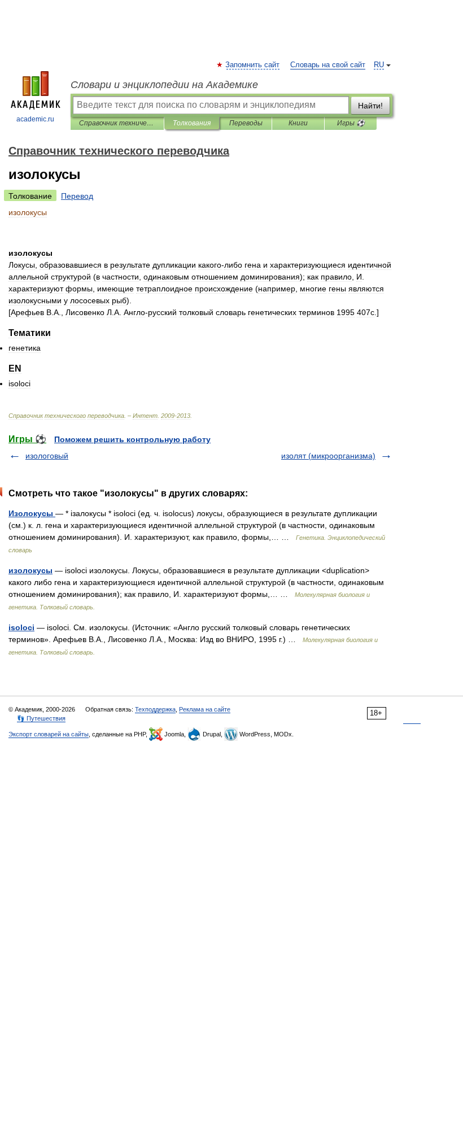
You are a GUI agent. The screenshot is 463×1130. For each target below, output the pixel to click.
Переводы (246, 123)
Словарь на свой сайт (327, 65)
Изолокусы (31, 513)
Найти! (370, 105)
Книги (298, 123)
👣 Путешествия (41, 718)
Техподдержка (155, 709)
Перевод (77, 195)
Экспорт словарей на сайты (48, 734)
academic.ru (35, 119)
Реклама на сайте (204, 709)
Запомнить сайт (252, 65)
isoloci (21, 627)
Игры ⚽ (351, 123)
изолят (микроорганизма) (328, 455)
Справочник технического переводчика (117, 123)
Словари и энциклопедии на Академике (164, 84)
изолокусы (30, 570)
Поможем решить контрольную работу (132, 439)
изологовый (46, 455)
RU (379, 65)
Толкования (192, 123)
